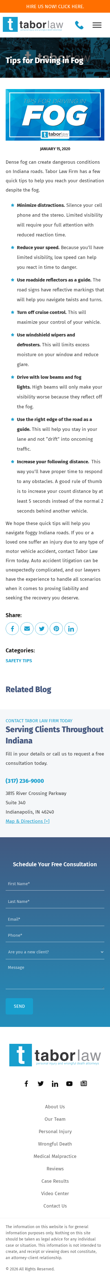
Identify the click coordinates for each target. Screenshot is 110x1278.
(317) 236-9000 (25, 781)
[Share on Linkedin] (71, 628)
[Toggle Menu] (97, 25)
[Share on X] (41, 628)
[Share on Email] (27, 628)
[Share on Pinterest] (56, 628)
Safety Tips (19, 661)
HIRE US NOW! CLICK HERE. (55, 7)
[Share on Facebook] (12, 628)
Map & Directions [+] (27, 821)
